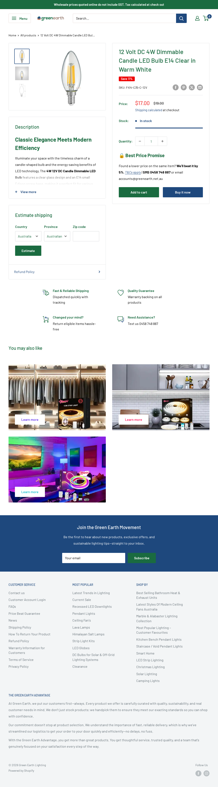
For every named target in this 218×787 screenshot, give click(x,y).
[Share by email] (200, 87)
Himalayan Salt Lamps (88, 634)
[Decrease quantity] (139, 141)
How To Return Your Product (29, 634)
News (13, 620)
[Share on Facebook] (176, 87)
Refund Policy (24, 272)
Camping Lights (148, 681)
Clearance (79, 666)
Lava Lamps (81, 627)
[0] (206, 18)
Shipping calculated (148, 110)
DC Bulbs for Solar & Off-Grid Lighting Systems (93, 657)
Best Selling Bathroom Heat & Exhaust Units (158, 595)
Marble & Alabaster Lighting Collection (157, 618)
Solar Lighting (146, 674)
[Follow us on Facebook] (198, 773)
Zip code (79, 227)
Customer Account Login (27, 600)
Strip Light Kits (83, 641)
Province (51, 227)
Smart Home (145, 653)
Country (21, 227)
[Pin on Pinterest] (184, 87)
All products (28, 35)
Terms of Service (21, 659)
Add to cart (139, 192)
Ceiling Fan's (81, 620)
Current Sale (81, 600)
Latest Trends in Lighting (91, 593)
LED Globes (81, 648)
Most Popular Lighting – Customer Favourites (153, 630)
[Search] (181, 18)
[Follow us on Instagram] (206, 773)
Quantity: (126, 141)
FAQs (12, 606)
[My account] (197, 18)
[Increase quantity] (162, 141)
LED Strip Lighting (150, 660)
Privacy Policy (19, 666)
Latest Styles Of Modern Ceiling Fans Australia (159, 606)
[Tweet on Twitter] (192, 87)
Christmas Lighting (150, 667)
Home (12, 35)
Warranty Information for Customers (27, 650)
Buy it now (183, 192)
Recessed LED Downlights (92, 606)
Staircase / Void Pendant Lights (159, 646)
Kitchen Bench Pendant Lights (159, 639)
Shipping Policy (20, 627)
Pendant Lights (83, 613)
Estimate (28, 251)
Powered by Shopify (21, 770)
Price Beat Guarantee (24, 613)
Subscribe (141, 558)
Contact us (17, 593)
